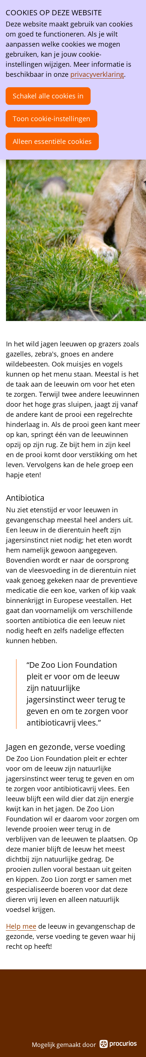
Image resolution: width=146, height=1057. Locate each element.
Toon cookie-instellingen (51, 118)
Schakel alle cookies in (48, 95)
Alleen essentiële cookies (52, 141)
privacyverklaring (97, 74)
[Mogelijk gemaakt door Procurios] (118, 1045)
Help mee (21, 926)
